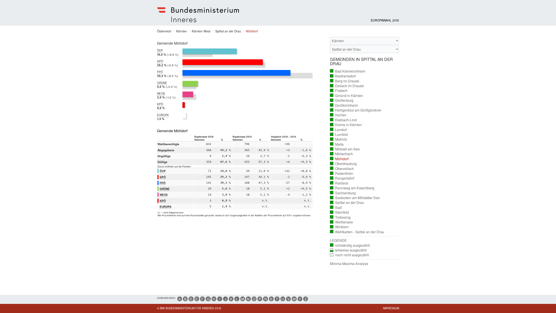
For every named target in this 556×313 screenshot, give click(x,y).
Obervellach (342, 168)
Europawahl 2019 (385, 20)
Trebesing (340, 217)
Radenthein (341, 173)
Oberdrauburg (343, 163)
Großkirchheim (344, 105)
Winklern (339, 227)
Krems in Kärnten (346, 124)
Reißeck (339, 183)
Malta (337, 144)
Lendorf (338, 129)
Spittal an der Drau (347, 202)
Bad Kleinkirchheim (347, 71)
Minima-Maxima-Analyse (349, 263)
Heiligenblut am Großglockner (355, 110)
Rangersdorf (342, 178)
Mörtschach (341, 154)
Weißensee (341, 222)
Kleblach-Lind (343, 120)
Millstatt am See (345, 149)
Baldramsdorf (343, 76)
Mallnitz (338, 139)
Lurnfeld (339, 134)
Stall (336, 207)
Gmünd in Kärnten (346, 95)
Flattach (339, 90)
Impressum (391, 308)
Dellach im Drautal (347, 85)
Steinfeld (339, 212)
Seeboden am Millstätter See (355, 197)
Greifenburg (341, 100)
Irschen (338, 115)
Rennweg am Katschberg (352, 188)
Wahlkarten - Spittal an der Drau (357, 232)
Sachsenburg (343, 193)
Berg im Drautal (344, 81)
